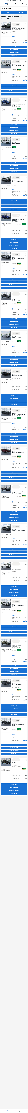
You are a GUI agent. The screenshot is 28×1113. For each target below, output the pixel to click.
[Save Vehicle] (26, 24)
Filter (22, 12)
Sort (8, 12)
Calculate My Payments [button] (14, 52)
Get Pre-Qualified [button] (14, 49)
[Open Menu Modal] (2, 4)
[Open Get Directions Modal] (23, 4)
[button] (14, 47)
